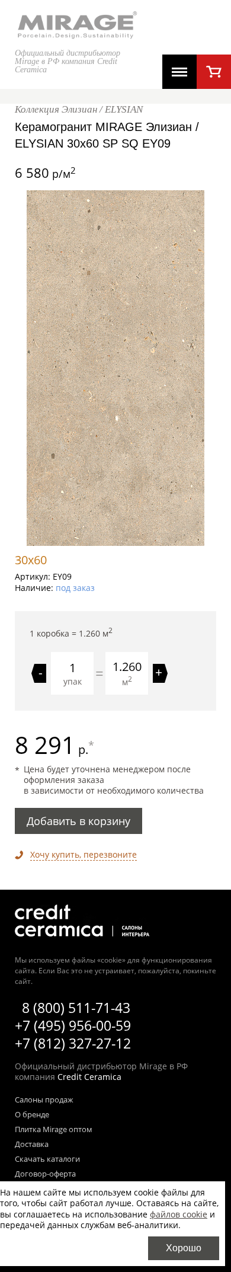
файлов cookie (178, 1214)
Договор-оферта (45, 1174)
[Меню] (179, 72)
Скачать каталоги (47, 1159)
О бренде (32, 1115)
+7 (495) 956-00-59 (73, 1025)
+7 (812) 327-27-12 (73, 1043)
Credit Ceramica (89, 1076)
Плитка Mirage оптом (53, 1129)
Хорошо (183, 1248)
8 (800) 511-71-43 (76, 1007)
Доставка (32, 1144)
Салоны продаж (44, 1100)
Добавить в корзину (78, 821)
